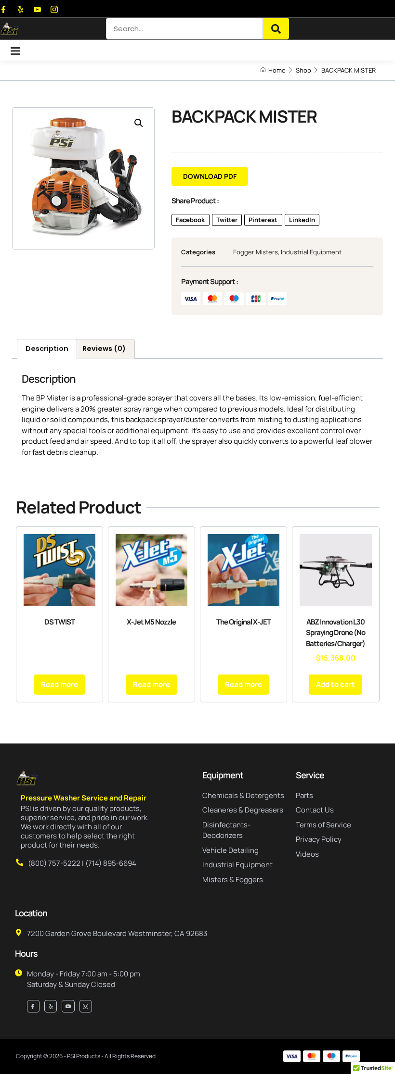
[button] (15, 50)
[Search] (276, 28)
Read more (59, 684)
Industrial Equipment (311, 252)
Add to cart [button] (335, 684)
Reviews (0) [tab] (104, 348)
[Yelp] (20, 9)
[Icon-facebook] (3, 9)
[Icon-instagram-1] (54, 9)
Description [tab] (47, 348)
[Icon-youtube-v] (37, 9)
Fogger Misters (255, 252)
